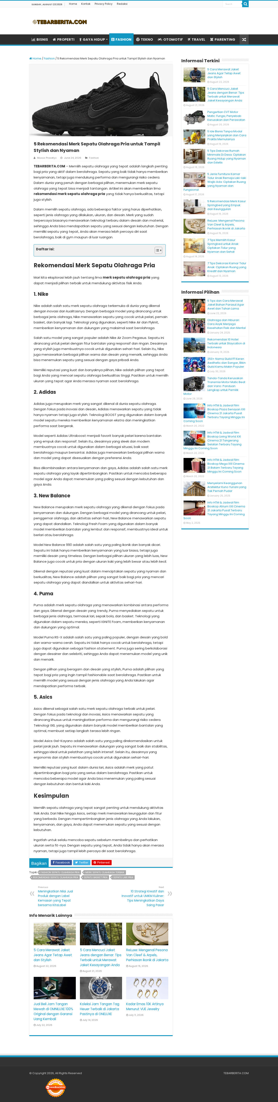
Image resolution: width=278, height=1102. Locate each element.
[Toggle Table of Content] (156, 250)
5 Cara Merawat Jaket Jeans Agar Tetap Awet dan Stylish (53, 955)
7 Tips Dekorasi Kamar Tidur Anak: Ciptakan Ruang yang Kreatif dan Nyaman (226, 267)
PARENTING (225, 39)
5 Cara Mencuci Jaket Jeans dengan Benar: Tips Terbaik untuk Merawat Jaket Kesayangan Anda (225, 95)
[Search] (245, 4)
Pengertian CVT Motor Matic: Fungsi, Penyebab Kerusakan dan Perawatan (226, 116)
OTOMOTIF (173, 39)
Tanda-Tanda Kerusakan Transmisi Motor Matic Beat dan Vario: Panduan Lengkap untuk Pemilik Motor (214, 386)
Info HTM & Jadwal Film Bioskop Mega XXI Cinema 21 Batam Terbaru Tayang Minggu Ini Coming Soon (225, 466)
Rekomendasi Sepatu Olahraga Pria (55, 877)
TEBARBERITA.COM (236, 1073)
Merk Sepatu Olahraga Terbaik (104, 872)
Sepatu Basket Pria (96, 877)
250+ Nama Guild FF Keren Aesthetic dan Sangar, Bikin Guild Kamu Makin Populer (226, 363)
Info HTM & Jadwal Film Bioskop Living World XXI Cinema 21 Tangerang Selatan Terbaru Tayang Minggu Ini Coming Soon (213, 440)
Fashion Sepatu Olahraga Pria (60, 872)
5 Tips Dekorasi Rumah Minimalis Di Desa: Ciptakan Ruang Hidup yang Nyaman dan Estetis (226, 157)
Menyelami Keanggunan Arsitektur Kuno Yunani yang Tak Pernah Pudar (226, 487)
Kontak (85, 4)
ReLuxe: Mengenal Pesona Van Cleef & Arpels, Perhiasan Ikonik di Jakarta (147, 955)
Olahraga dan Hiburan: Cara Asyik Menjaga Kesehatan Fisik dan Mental (226, 324)
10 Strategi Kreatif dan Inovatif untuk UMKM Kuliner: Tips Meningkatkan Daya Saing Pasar (143, 896)
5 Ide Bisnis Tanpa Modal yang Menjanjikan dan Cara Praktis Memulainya (226, 135)
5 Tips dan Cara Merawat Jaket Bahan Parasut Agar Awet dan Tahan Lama (225, 305)
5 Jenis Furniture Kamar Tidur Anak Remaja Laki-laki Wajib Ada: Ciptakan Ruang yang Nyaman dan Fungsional (215, 182)
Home (73, 4)
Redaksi (122, 4)
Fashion (49, 58)
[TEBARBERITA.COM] (60, 20)
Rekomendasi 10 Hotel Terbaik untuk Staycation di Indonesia (226, 343)
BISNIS (42, 39)
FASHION (123, 39)
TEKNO (147, 39)
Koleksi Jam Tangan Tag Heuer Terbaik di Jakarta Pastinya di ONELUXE (99, 1009)
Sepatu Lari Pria (123, 877)
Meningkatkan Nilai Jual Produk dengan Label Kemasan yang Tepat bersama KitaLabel (55, 896)
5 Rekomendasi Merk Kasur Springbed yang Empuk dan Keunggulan (226, 205)
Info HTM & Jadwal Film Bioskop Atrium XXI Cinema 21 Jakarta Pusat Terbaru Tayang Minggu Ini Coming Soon (214, 510)
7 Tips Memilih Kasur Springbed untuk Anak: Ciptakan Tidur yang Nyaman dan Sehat (223, 246)
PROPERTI (65, 39)
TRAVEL (198, 39)
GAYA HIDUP (94, 39)
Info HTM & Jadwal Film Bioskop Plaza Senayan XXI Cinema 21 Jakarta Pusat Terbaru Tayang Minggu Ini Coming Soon (214, 413)
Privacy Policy (104, 4)
